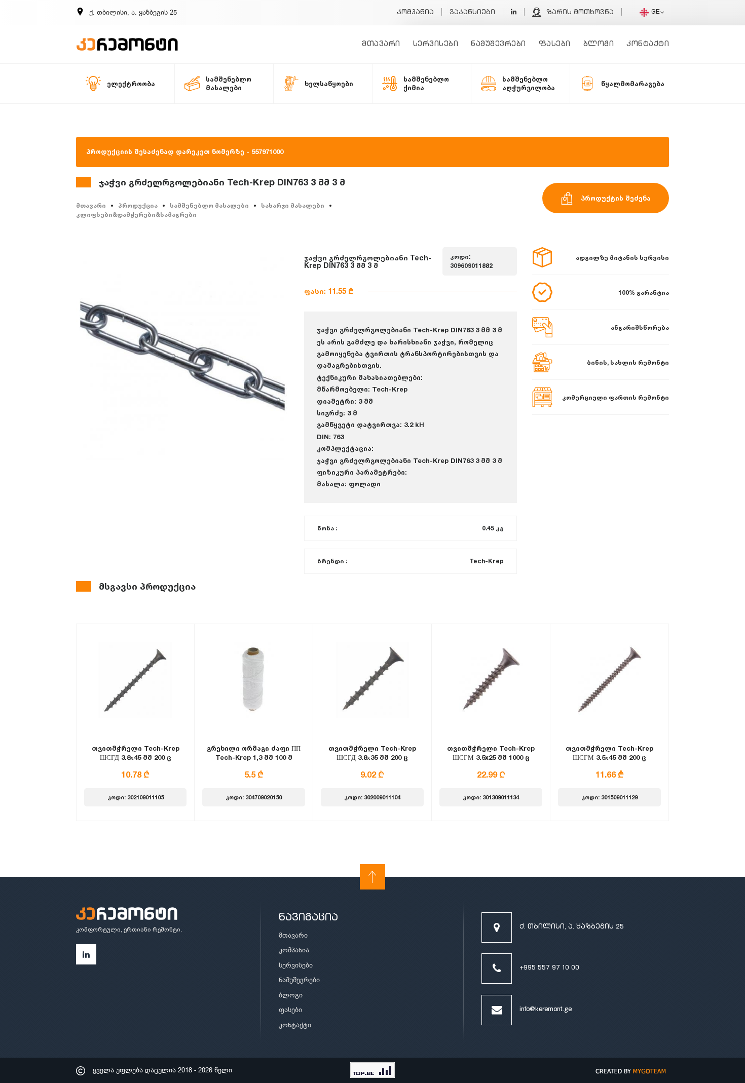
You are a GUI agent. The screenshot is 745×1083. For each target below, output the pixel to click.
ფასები (555, 44)
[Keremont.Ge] (127, 38)
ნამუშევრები (498, 44)
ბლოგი (598, 44)
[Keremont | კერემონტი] (126, 915)
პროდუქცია (138, 205)
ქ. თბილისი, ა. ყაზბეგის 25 (571, 927)
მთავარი (381, 44)
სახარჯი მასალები (292, 205)
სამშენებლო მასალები (209, 205)
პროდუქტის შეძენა (616, 198)
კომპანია (415, 13)
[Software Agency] (631, 1070)
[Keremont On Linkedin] (513, 13)
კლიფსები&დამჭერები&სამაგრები (136, 214)
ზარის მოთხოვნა (580, 13)
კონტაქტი (647, 44)
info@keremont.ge (545, 1010)
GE (655, 12)
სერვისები (436, 44)
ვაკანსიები (472, 13)
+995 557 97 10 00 (549, 968)
